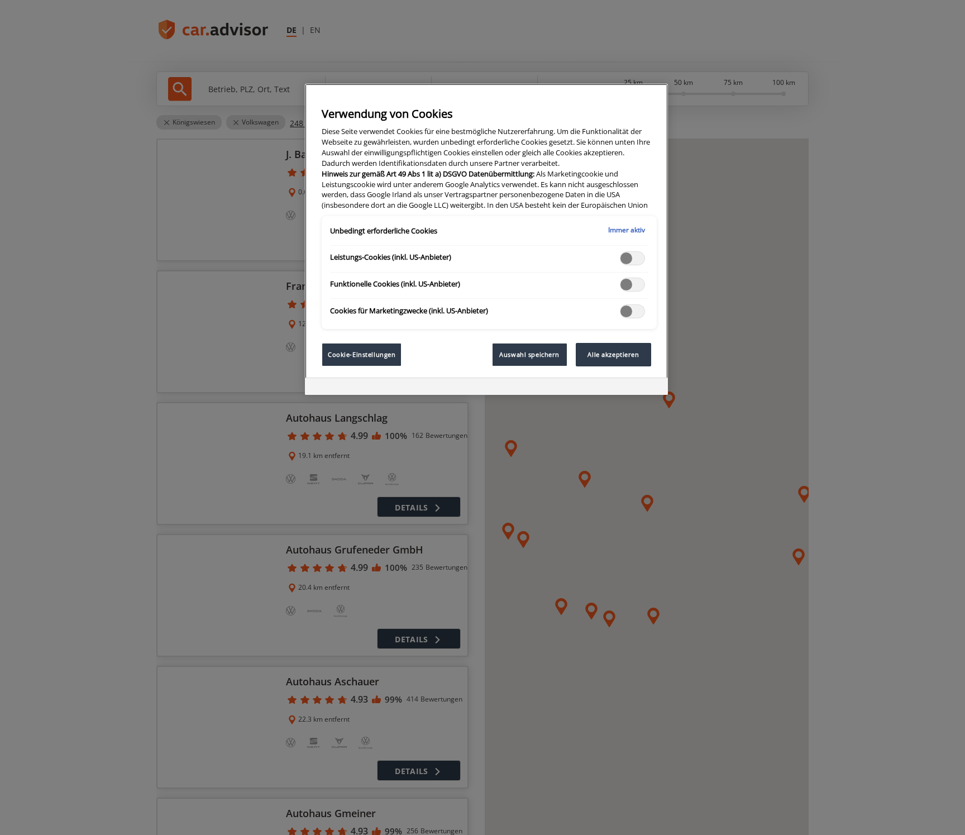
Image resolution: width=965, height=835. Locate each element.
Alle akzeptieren (613, 354)
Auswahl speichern (529, 354)
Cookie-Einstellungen (361, 354)
